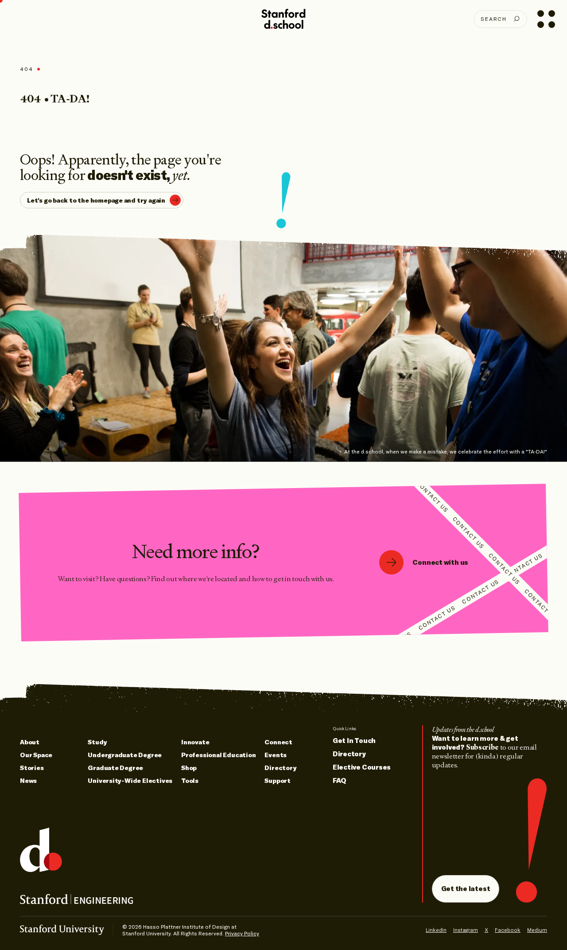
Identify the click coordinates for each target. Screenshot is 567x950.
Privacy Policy (242, 933)
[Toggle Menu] (546, 19)
